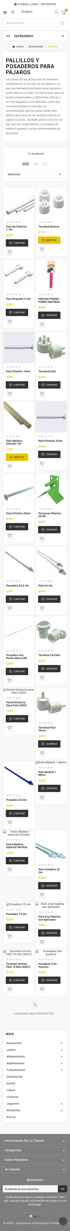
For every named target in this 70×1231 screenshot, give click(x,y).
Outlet (11, 1083)
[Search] (62, 23)
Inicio (10, 1034)
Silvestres (13, 1110)
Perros (11, 1117)
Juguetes (13, 1103)
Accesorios (14, 1043)
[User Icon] (56, 12)
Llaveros (12, 1096)
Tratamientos (16, 1069)
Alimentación (16, 1056)
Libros (11, 1090)
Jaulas (11, 1049)
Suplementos (15, 1063)
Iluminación (15, 1076)
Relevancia (35, 174)
